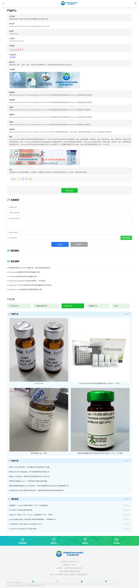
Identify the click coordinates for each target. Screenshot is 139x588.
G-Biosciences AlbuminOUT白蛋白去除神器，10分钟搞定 (27, 281)
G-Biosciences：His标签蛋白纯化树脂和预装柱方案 (25, 289)
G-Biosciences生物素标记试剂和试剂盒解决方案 (24, 272)
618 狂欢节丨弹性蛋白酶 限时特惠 (20, 510)
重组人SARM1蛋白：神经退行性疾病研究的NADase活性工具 (29, 476)
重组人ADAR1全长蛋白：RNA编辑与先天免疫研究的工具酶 (29, 467)
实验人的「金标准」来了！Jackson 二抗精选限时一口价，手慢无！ (31, 515)
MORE (127, 314)
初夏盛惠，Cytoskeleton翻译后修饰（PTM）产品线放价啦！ (29, 505)
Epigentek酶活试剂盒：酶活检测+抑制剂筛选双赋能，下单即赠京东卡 (32, 519)
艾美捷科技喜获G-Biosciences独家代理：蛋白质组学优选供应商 (29, 268)
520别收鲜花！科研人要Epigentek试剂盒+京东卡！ (26, 524)
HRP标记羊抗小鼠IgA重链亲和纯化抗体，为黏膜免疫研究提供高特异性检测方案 (36, 490)
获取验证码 (126, 238)
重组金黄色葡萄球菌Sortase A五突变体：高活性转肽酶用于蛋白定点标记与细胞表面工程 (39, 486)
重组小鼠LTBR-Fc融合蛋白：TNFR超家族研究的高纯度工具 (29, 472)
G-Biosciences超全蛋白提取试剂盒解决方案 (22, 276)
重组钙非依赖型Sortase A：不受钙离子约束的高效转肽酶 (28, 481)
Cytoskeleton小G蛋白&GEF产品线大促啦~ (23, 529)
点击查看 (12, 57)
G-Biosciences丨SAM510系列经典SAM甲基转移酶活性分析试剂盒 (30, 285)
